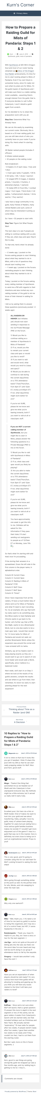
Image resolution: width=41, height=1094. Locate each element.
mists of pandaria (26, 56)
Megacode (12, 753)
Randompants (13, 853)
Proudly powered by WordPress (15, 1091)
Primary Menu (21, 13)
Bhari (34, 1091)
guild (17, 56)
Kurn (11, 54)
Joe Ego (11, 876)
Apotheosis (13, 65)
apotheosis (11, 56)
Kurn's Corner (20, 4)
